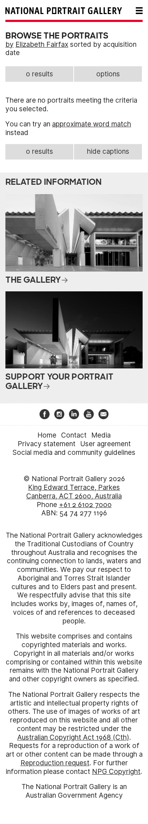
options (108, 74)
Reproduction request (54, 763)
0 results (39, 74)
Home (46, 435)
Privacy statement (46, 444)
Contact (74, 435)
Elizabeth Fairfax (41, 44)
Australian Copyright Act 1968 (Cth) (73, 737)
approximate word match (91, 124)
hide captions (108, 151)
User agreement (105, 444)
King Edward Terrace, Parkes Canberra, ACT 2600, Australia (74, 491)
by (9, 44)
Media (101, 435)
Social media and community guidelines (74, 452)
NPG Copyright (116, 771)
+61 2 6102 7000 (85, 505)
